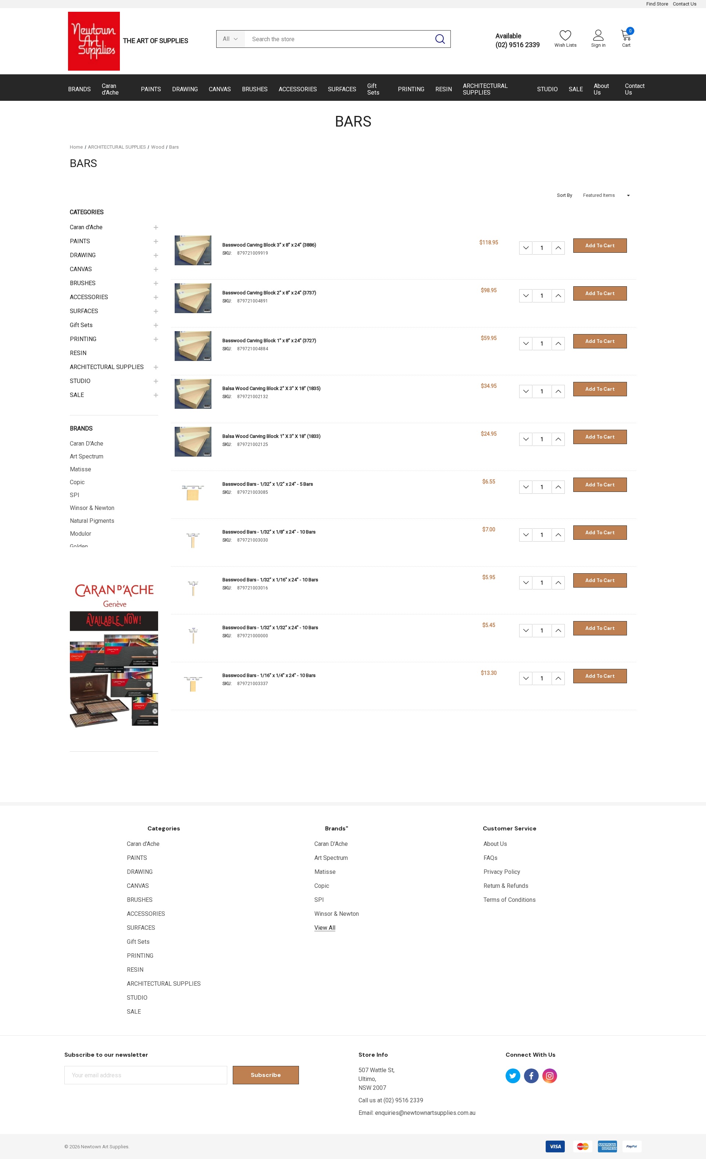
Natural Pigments (92, 520)
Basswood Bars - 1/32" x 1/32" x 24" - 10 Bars (270, 627)
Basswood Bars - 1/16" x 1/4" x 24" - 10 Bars (268, 675)
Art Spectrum (86, 456)
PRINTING (140, 955)
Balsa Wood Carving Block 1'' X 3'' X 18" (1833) (271, 436)
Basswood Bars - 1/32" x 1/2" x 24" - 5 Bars (267, 484)
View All (324, 927)
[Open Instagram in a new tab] (549, 1075)
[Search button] (440, 39)
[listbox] (607, 195)
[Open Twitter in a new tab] (513, 1075)
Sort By (564, 195)
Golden (79, 546)
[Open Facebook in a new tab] (531, 1075)
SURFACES (141, 927)
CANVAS (138, 885)
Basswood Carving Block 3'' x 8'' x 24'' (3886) (269, 245)
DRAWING (140, 871)
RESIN (135, 969)
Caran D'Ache (86, 443)
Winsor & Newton (92, 507)
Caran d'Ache (143, 843)
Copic (77, 482)
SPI (74, 495)
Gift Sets (138, 941)
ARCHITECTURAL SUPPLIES (164, 983)
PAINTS (137, 857)
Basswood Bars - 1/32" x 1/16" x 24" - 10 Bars (270, 579)
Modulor (80, 533)
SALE (134, 1011)
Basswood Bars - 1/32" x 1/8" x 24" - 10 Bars (268, 532)
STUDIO (137, 997)
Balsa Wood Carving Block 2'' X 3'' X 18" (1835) (271, 388)
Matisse (80, 469)
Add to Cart (600, 245)
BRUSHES (140, 899)
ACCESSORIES (146, 913)
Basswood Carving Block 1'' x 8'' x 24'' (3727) (269, 340)
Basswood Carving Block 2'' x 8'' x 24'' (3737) (269, 292)
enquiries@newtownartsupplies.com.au (425, 1112)
